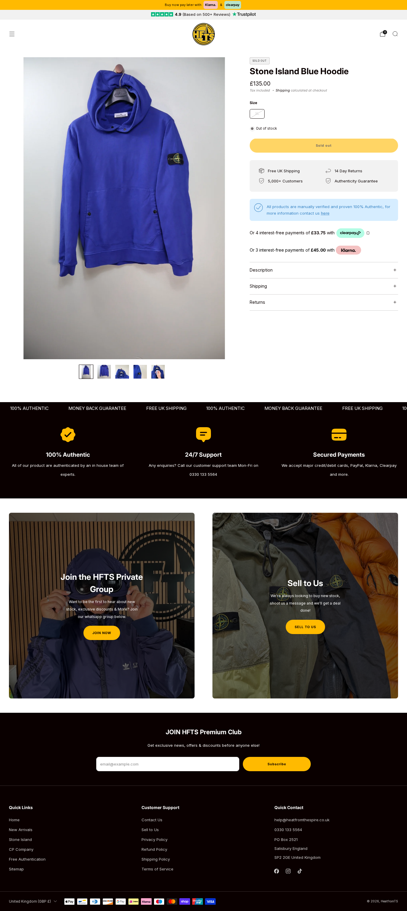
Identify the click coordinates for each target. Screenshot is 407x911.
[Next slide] (224, 208)
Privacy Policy (154, 839)
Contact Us (152, 819)
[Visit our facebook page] (276, 871)
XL (257, 114)
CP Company (21, 849)
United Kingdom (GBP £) (30, 901)
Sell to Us (150, 829)
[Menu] (12, 34)
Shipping (283, 90)
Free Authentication (27, 859)
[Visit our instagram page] (288, 871)
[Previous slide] (20, 208)
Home (14, 819)
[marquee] (203, 408)
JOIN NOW (101, 633)
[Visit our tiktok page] (300, 871)
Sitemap (16, 869)
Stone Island (20, 839)
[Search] (395, 34)
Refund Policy (154, 849)
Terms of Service (157, 869)
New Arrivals (20, 829)
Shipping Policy (156, 859)
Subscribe (277, 764)
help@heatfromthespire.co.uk (302, 819)
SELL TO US (305, 627)
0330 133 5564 (288, 829)
